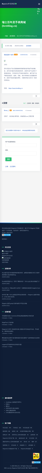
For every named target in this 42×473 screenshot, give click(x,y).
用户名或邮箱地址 (10, 141)
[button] (7, 11)
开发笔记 (17, 427)
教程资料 (6, 431)
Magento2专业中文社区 (18, 468)
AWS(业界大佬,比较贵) (12, 408)
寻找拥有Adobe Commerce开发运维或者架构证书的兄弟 (18, 316)
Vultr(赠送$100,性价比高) (13, 412)
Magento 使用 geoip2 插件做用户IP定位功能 (14, 303)
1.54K (15, 54)
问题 (6, 36)
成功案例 (12, 36)
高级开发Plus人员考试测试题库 (12, 441)
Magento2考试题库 (27, 448)
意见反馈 (14, 445)
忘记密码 (12, 166)
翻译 (34, 441)
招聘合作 (6, 434)
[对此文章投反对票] (38, 96)
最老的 (37, 103)
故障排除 (34, 434)
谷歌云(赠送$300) (11, 410)
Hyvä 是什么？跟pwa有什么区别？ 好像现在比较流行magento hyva (21, 288)
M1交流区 (33, 438)
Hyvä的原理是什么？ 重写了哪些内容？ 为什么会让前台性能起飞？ (21, 281)
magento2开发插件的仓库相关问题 (11, 344)
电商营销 (6, 445)
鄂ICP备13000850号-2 (31, 468)
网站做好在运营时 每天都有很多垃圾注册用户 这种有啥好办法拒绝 (21, 338)
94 (10, 110)
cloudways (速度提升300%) (13, 402)
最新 (33, 103)
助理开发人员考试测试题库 (20, 434)
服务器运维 (23, 438)
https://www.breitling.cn (15, 88)
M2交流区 (7, 427)
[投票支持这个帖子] (33, 96)
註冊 (6, 166)
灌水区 (27, 441)
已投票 (29, 103)
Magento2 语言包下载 (10, 438)
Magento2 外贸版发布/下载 (11, 448)
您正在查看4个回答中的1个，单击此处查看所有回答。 (21, 130)
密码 (6, 150)
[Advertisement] (21, 197)
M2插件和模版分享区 (27, 431)
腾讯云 (8, 406)
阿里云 (8, 404)
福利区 (15, 431)
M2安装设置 (27, 427)
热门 (24, 103)
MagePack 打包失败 (7, 322)
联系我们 (4, 239)
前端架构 (23, 445)
